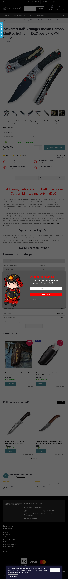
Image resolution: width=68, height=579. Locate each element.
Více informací (25, 572)
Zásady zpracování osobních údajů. (50, 300)
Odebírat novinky (45, 294)
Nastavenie (13, 576)
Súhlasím (55, 570)
